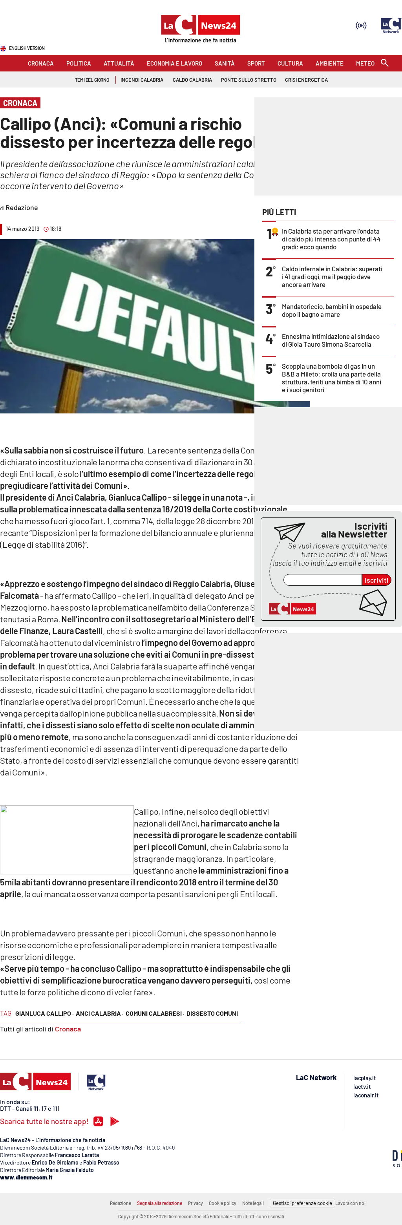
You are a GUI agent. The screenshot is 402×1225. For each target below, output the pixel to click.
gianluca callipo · (44, 1013)
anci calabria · (100, 1013)
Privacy (195, 1203)
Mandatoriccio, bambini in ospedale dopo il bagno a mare (332, 310)
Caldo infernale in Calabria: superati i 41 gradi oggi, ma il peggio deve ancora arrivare (332, 276)
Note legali (253, 1203)
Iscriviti (377, 580)
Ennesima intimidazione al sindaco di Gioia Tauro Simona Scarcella (331, 340)
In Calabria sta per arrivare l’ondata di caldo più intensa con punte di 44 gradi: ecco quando (331, 238)
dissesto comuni (212, 1013)
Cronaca (68, 1028)
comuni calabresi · (155, 1013)
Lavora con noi (350, 1203)
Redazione (120, 1203)
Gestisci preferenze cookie (302, 1203)
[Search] (385, 63)
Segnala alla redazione (159, 1203)
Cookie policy (222, 1203)
